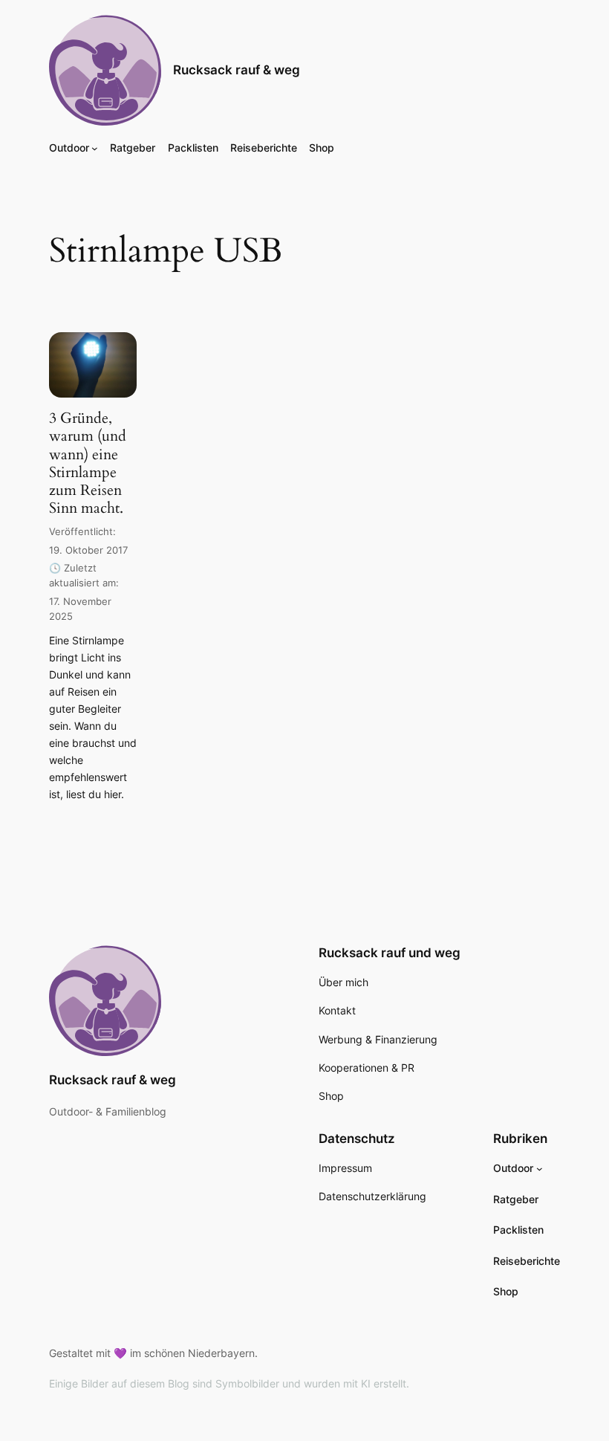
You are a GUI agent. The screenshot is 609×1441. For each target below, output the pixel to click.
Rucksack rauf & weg (236, 69)
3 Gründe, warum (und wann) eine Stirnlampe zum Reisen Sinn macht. (87, 463)
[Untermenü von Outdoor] (94, 148)
